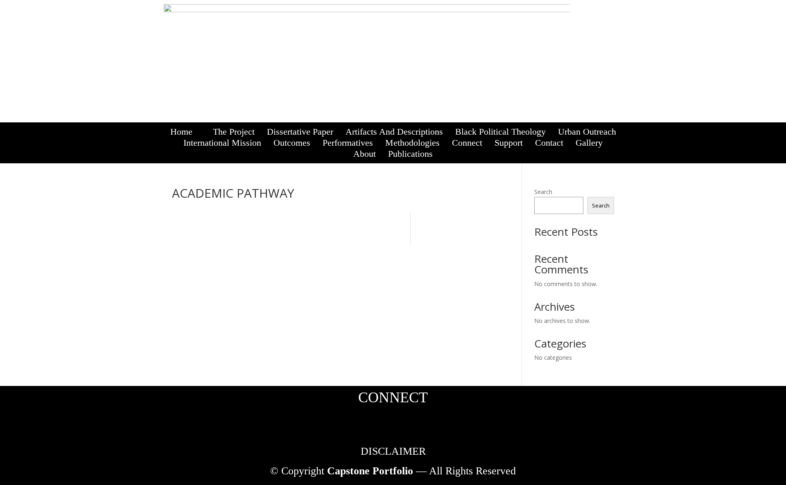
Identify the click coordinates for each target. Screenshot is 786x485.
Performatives (348, 143)
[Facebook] (583, 17)
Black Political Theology (500, 131)
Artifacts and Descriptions (394, 131)
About (364, 154)
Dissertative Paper (300, 131)
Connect (467, 143)
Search (543, 192)
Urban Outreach (587, 131)
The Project (234, 131)
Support (509, 143)
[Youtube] (609, 17)
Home (181, 131)
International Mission (222, 143)
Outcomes (291, 143)
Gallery (589, 143)
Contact (549, 143)
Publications (410, 154)
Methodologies (412, 143)
